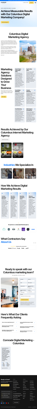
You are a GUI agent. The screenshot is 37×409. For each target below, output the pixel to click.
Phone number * (30, 282)
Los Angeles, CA (32, 396)
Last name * (29, 279)
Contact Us (31, 2)
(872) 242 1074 (15, 397)
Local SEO (14, 389)
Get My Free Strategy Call (5, 22)
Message (21, 294)
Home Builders (32, 387)
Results (24, 396)
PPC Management (15, 384)
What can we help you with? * (23, 290)
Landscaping (32, 384)
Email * (21, 282)
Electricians (24, 387)
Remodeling (31, 382)
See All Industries (32, 389)
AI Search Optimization (16, 387)
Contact (24, 395)
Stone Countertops (26, 389)
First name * (21, 279)
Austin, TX (31, 398)
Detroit (4, 364)
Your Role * (29, 290)
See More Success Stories (5, 139)
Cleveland (8, 364)
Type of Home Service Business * (30, 286)
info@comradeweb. (16, 399)
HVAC (24, 384)
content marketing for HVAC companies (30, 94)
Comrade (2, 40)
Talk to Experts (4, 96)
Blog (23, 398)
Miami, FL (31, 395)
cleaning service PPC (29, 78)
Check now (26, 0)
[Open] (35, 2)
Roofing (24, 382)
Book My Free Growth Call (24, 299)
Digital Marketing (15, 382)
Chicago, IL (31, 393)
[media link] (1, 403)
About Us (24, 393)
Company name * (22, 286)
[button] (0, 251)
